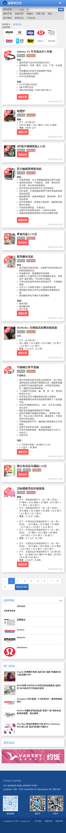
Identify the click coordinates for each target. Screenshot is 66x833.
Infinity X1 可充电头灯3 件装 (34, 51)
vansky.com (25, 821)
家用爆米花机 (25, 256)
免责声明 (59, 821)
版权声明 (48, 821)
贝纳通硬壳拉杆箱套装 (31, 488)
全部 (60, 600)
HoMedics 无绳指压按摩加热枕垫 (37, 327)
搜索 (61, 9)
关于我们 (38, 821)
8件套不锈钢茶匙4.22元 (31, 146)
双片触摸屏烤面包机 (29, 168)
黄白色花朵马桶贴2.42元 (32, 466)
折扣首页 (7, 9)
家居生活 (17, 24)
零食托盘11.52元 (27, 234)
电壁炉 (21, 111)
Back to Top (22, 587)
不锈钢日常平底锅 (28, 367)
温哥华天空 (15, 3)
